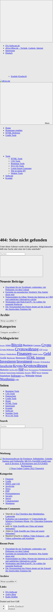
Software (9, 176)
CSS (41, 349)
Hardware (11, 358)
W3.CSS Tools (17, 166)
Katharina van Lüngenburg (17, 519)
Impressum (10, 50)
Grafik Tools (10, 135)
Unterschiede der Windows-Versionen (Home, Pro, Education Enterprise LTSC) (28, 521)
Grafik (3, 358)
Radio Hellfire (11, 597)
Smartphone (5, 376)
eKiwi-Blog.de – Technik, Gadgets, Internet (24, 48)
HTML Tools (16, 158)
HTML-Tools (11, 403)
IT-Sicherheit (45, 362)
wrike (17, 380)
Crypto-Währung (7, 349)
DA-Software (11, 592)
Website (38, 376)
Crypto (46, 345)
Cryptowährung (27, 349)
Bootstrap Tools (17, 163)
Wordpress (7, 379)
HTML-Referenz (12, 133)
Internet (40, 357)
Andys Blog (10, 594)
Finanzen (24, 353)
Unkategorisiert (12, 501)
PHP (21, 369)
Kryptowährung (35, 365)
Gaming (40, 354)
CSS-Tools (10, 393)
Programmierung (12, 493)
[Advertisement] (26, 208)
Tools (7, 156)
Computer (37, 345)
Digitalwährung (11, 354)
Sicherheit (45, 373)
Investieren (8, 361)
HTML (30, 357)
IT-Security (36, 362)
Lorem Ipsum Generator (21, 168)
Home (8, 128)
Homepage (21, 358)
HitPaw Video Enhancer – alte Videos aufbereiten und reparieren (27, 537)
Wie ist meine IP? (18, 171)
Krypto (18, 365)
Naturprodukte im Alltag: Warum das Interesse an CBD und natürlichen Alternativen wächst (29, 298)
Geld (47, 353)
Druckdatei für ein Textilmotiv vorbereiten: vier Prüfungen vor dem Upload (25, 288)
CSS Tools (15, 161)
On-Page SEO (13, 370)
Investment (24, 361)
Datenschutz (10, 396)
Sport (23, 376)
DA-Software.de (12, 46)
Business (28, 345)
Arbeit (8, 345)
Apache (2, 345)
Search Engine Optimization (15, 373)
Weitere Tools (17, 173)
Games (34, 354)
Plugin (26, 370)
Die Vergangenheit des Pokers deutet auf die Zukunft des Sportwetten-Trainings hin (28, 308)
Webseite (30, 375)
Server (39, 373)
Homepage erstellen (13, 130)
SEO (34, 372)
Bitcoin (16, 345)
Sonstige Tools (11, 413)
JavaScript (6, 365)
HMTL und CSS (12, 484)
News (7, 489)
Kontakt (8, 178)
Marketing (4, 369)
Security (28, 373)
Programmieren (34, 370)
